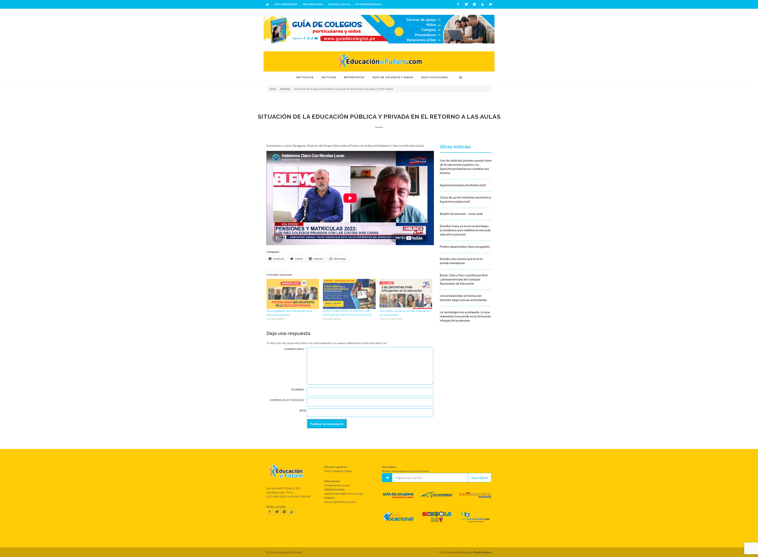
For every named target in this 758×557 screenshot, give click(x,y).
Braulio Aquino (483, 552)
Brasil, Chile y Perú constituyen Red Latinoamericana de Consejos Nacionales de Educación (463, 279)
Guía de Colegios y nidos (392, 77)
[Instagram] (474, 4)
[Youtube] (482, 4)
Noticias (329, 77)
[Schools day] (436, 520)
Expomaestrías (312, 4)
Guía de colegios (339, 4)
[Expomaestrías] (475, 498)
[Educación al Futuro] (284, 475)
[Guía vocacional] (398, 520)
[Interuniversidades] (475, 520)
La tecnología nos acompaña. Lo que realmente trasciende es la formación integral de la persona (465, 316)
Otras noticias (455, 147)
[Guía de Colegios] (398, 498)
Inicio (272, 88)
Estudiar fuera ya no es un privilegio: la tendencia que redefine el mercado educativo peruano (465, 230)
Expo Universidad (285, 4)
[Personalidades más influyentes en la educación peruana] (292, 294)
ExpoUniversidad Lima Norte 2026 (463, 185)
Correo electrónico (287, 400)
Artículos (304, 77)
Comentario (295, 349)
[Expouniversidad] (436, 498)
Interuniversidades (368, 4)
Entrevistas (354, 77)
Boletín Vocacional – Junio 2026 (461, 213)
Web (302, 410)
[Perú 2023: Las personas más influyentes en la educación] (406, 294)
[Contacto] (490, 4)
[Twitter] (466, 4)
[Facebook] (458, 4)
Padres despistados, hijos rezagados (465, 246)
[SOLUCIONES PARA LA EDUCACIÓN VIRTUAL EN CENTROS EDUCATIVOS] (349, 294)
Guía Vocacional (435, 77)
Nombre (298, 389)
